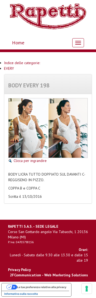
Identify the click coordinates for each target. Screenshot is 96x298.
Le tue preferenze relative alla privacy (41, 287)
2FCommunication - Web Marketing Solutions (49, 275)
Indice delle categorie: (22, 62)
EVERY (9, 68)
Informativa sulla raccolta (21, 293)
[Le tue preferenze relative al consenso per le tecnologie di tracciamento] (87, 289)
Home (18, 43)
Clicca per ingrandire (30, 160)
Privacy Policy (19, 269)
